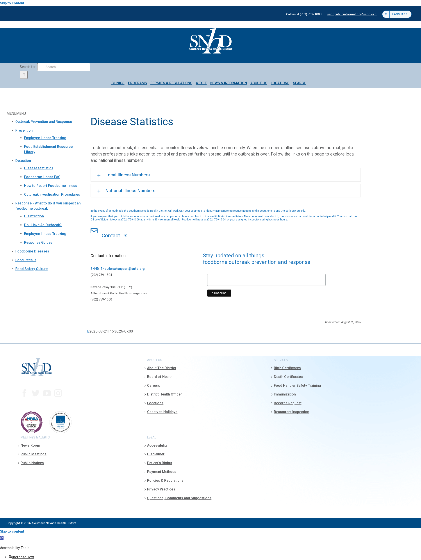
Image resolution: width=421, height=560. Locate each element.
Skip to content (12, 3)
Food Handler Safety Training (297, 385)
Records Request (287, 403)
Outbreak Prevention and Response (43, 122)
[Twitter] (36, 393)
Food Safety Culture (31, 269)
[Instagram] (58, 393)
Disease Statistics (38, 168)
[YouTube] (47, 393)
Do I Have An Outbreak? (43, 225)
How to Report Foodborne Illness (50, 186)
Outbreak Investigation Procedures (52, 194)
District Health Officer (164, 394)
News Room (30, 445)
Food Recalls (25, 260)
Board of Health (160, 377)
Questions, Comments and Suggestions (179, 498)
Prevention (24, 130)
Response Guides (38, 242)
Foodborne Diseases (32, 251)
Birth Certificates (287, 368)
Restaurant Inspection (291, 412)
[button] (225, 174)
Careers (153, 385)
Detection (23, 161)
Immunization (285, 394)
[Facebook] (25, 393)
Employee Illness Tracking (45, 138)
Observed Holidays (162, 412)
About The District (161, 368)
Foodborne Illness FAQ (42, 177)
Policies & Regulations (165, 480)
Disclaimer (155, 454)
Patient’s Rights (159, 463)
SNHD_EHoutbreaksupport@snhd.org (118, 268)
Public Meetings (33, 454)
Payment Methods (161, 472)
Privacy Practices (161, 489)
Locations (155, 403)
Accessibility (157, 445)
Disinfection (34, 216)
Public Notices (32, 463)
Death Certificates (288, 377)
